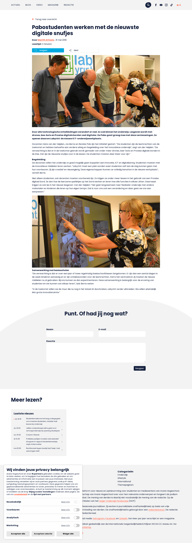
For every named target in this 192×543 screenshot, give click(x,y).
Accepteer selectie (43, 534)
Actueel (15, 4)
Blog (28, 4)
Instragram (98, 518)
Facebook (110, 518)
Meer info (65, 502)
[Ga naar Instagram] (166, 5)
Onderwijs (123, 474)
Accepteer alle (18, 534)
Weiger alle (68, 534)
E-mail (102, 329)
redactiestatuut (156, 509)
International (124, 481)
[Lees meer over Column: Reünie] (38, 435)
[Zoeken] (148, 5)
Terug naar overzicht (46, 19)
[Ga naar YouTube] (161, 5)
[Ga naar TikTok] (171, 5)
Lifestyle (122, 478)
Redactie (69, 4)
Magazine (53, 4)
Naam (49, 329)
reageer (43, 50)
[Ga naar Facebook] (155, 5)
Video (39, 4)
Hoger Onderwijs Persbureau (113, 500)
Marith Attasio (46, 39)
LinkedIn (123, 518)
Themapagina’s (125, 484)
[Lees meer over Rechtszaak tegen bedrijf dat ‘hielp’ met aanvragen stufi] (38, 449)
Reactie (50, 341)
